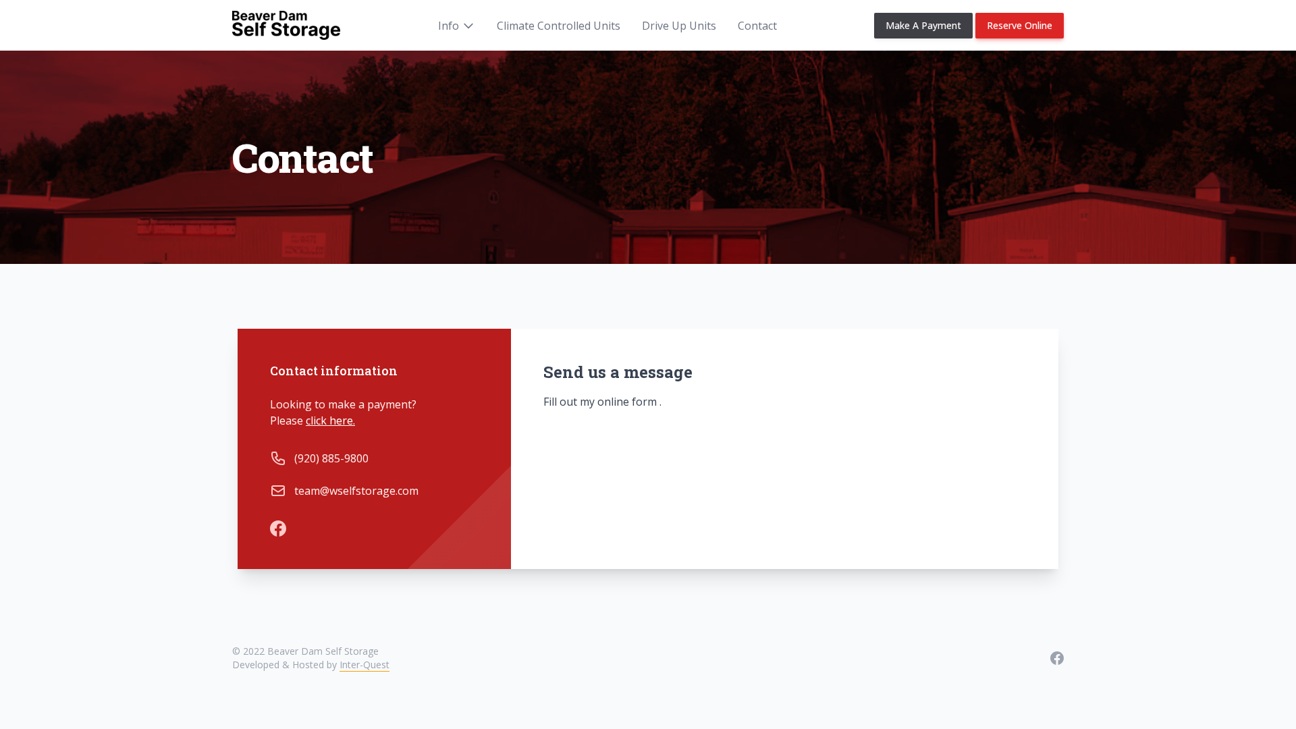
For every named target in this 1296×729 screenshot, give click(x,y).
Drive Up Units (679, 25)
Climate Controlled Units (558, 25)
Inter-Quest (364, 664)
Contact (757, 25)
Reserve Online (1019, 25)
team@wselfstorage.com (356, 490)
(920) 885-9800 (331, 458)
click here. (330, 420)
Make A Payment (923, 25)
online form (628, 401)
